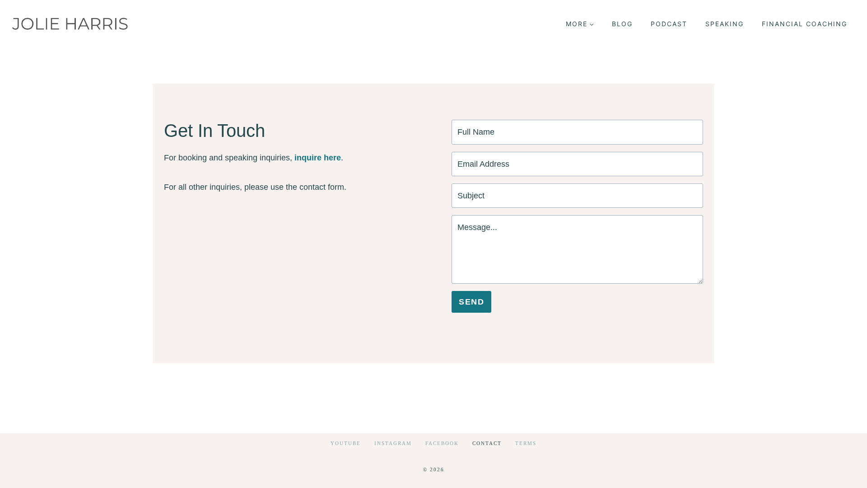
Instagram (393, 443)
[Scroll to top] (843, 473)
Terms (525, 443)
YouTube (346, 443)
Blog (622, 24)
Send (471, 301)
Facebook (442, 443)
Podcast (669, 24)
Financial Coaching (804, 24)
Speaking (724, 24)
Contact (487, 443)
